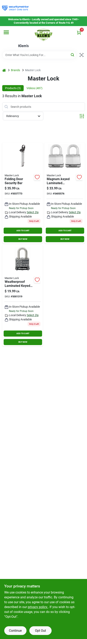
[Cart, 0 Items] (79, 33)
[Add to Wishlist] (37, 177)
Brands (15, 70)
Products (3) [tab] (13, 88)
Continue (15, 631)
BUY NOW (22, 239)
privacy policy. (38, 607)
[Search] (73, 54)
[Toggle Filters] (82, 116)
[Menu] (6, 32)
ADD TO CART (22, 230)
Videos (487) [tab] (34, 88)
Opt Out (40, 631)
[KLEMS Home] (43, 35)
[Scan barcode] (81, 55)
